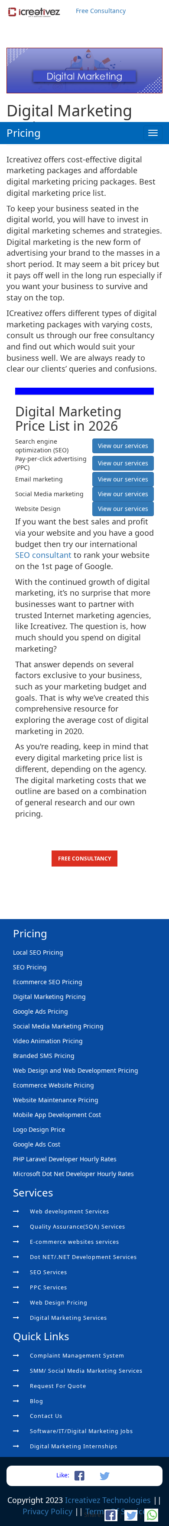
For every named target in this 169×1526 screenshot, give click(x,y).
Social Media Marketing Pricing (58, 1026)
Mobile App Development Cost (57, 1115)
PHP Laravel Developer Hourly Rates (65, 1159)
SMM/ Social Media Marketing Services (86, 1370)
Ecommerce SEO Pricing (47, 982)
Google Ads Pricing (40, 1011)
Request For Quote (58, 1386)
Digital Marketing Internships (73, 1446)
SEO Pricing (30, 967)
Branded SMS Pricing (44, 1055)
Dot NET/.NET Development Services (83, 1257)
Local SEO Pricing (38, 952)
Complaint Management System (77, 1355)
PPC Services (48, 1287)
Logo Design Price (39, 1129)
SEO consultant (44, 555)
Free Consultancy (101, 11)
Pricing (23, 132)
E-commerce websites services (74, 1242)
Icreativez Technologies (108, 1500)
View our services (123, 446)
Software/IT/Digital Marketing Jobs (81, 1431)
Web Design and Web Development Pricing (75, 1070)
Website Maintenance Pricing (55, 1100)
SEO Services (48, 1272)
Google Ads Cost (36, 1144)
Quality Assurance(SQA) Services (77, 1226)
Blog (36, 1401)
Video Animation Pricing (48, 1041)
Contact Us (46, 1416)
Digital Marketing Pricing (49, 996)
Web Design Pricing (59, 1302)
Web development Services (69, 1211)
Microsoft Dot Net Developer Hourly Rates (73, 1174)
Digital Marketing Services (68, 1318)
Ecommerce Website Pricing (53, 1085)
